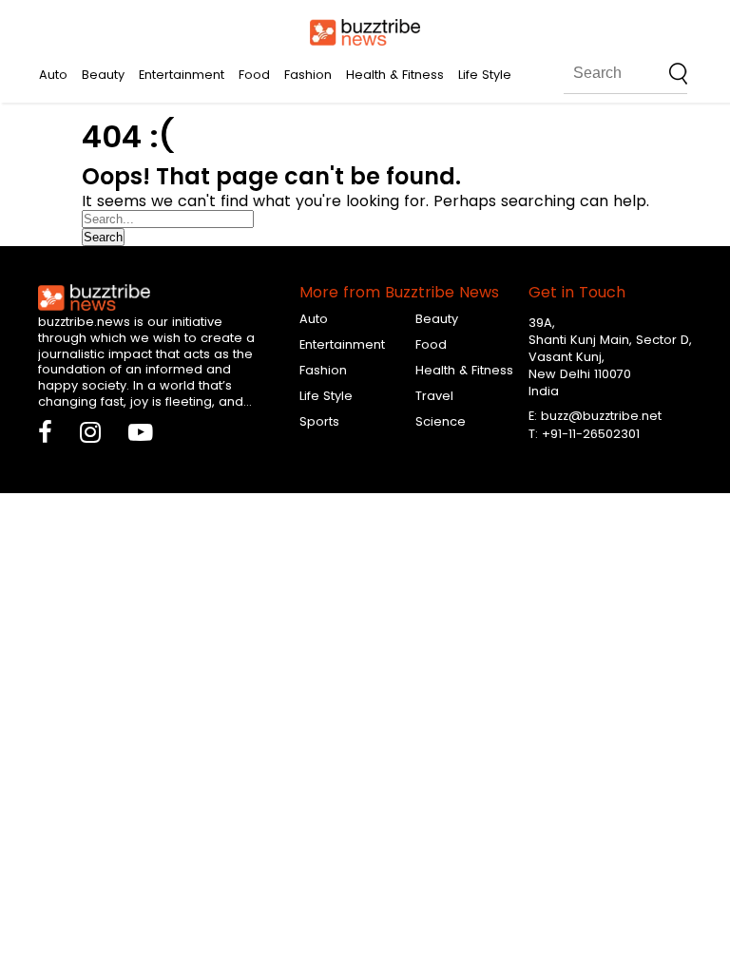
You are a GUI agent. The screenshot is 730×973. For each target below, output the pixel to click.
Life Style (484, 75)
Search (103, 237)
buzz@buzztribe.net (601, 416)
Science (440, 421)
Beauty (103, 75)
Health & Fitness (395, 75)
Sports (319, 421)
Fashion (308, 75)
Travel (434, 396)
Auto (53, 75)
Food (254, 75)
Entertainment (181, 75)
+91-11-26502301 (591, 434)
